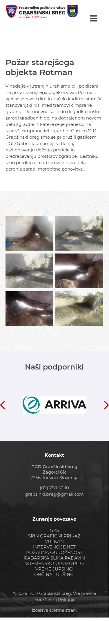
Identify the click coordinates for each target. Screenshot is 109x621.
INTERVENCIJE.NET (54, 547)
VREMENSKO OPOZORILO (54, 563)
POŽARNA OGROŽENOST (54, 552)
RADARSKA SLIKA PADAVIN (54, 558)
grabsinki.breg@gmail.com (54, 494)
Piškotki (66, 599)
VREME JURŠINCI (54, 569)
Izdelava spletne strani (54, 610)
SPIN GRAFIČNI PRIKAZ (54, 536)
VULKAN (54, 541)
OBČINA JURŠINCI (54, 574)
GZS (54, 530)
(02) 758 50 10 (54, 487)
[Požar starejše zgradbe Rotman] (29, 233)
